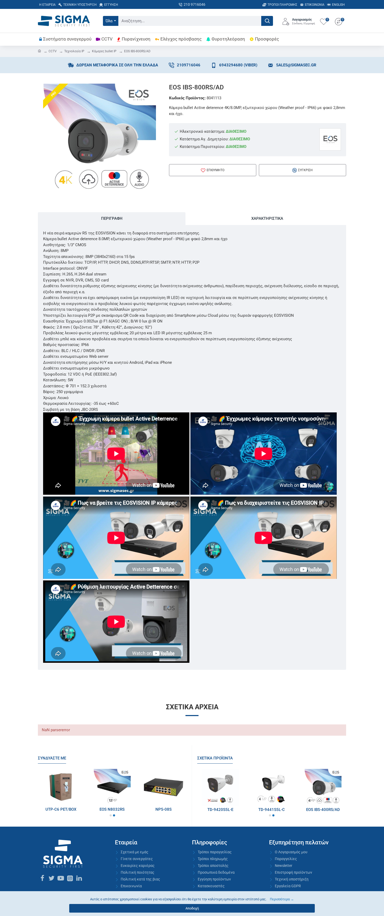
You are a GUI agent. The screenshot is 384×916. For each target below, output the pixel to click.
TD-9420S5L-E (220, 809)
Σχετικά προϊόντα (215, 758)
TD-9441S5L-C (271, 809)
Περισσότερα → (282, 899)
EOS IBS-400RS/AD (323, 809)
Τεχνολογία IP (74, 51)
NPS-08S (163, 809)
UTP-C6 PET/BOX (60, 809)
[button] (110, 815)
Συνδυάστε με (52, 758)
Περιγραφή (112, 218)
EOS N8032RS (112, 809)
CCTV (53, 51)
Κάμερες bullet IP (104, 51)
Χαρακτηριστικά (267, 218)
